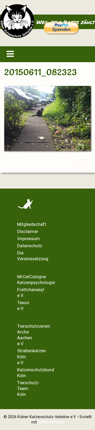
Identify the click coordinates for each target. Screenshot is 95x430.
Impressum (28, 238)
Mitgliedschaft (31, 224)
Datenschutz (29, 245)
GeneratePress (51, 422)
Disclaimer (27, 231)
